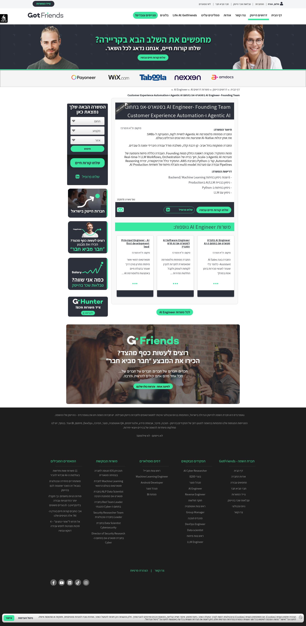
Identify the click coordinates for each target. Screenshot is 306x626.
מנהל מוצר (195, 482)
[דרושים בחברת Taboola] (83, 78)
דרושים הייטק (258, 15)
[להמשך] (215, 283)
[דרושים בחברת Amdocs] (153, 78)
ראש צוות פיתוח (195, 536)
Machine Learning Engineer (152, 476)
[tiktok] (78, 582)
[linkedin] (70, 582)
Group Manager (195, 512)
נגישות (4, 21)
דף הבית (276, 15)
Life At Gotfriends (185, 15)
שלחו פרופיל (186, 210)
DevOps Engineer (195, 524)
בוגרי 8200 (195, 476)
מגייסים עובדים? (145, 15)
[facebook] (53, 582)
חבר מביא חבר (222, 4)
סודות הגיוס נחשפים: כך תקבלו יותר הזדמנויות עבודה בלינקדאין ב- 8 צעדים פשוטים (65, 500)
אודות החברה (238, 476)
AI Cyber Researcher (195, 471)
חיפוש (87, 149)
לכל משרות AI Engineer (174, 312)
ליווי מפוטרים (205, 4)
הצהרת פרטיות (139, 570)
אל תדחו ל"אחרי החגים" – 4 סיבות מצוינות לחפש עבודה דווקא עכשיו (65, 526)
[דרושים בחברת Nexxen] (118, 78)
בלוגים (164, 15)
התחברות (259, 4)
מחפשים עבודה (238, 482)
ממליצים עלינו (210, 15)
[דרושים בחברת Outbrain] (222, 78)
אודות (227, 15)
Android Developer (152, 482)
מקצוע (96, 131)
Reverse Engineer (195, 494)
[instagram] (86, 582)
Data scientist (195, 530)
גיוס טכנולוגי (238, 506)
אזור (97, 140)
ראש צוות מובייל (151, 471)
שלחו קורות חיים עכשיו (153, 57)
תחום (97, 121)
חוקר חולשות (195, 500)
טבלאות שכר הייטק (242, 4)
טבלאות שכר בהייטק (239, 500)
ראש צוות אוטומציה (195, 506)
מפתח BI (152, 494)
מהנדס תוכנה (195, 518)
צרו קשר (240, 15)
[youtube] (61, 582)
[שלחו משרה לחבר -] (120, 209)
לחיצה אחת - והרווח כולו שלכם (153, 386)
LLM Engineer (195, 542)
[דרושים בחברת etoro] (187, 78)
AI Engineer (195, 488)
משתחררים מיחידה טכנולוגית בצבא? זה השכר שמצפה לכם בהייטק (65, 485)
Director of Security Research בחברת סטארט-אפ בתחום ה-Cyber (108, 538)
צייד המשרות (43, 3)
